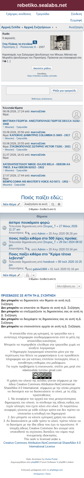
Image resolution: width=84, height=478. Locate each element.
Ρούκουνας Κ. (28, 47)
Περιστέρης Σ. (10, 47)
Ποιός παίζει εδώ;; (42, 197)
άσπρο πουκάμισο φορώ (29, 222)
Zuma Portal (51, 459)
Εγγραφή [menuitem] (76, 20)
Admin (41, 233)
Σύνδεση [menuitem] (76, 14)
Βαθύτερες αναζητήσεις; (42, 99)
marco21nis (38, 111)
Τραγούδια (42, 14)
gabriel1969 (40, 269)
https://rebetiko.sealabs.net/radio (42, 76)
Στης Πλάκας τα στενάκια (17, 44)
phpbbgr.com (56, 470)
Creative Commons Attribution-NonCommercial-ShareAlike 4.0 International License (42, 444)
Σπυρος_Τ (49, 226)
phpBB (34, 462)
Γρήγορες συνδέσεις (18, 14)
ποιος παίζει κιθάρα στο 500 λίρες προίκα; (43, 238)
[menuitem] (39, 474)
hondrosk (49, 261)
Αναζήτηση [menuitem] (76, 27)
